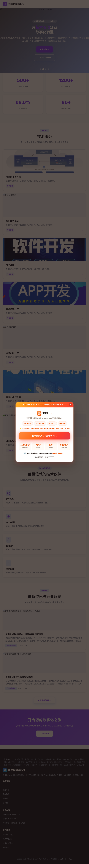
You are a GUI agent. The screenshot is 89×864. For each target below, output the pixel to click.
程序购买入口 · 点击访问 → (44, 436)
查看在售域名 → (58, 453)
